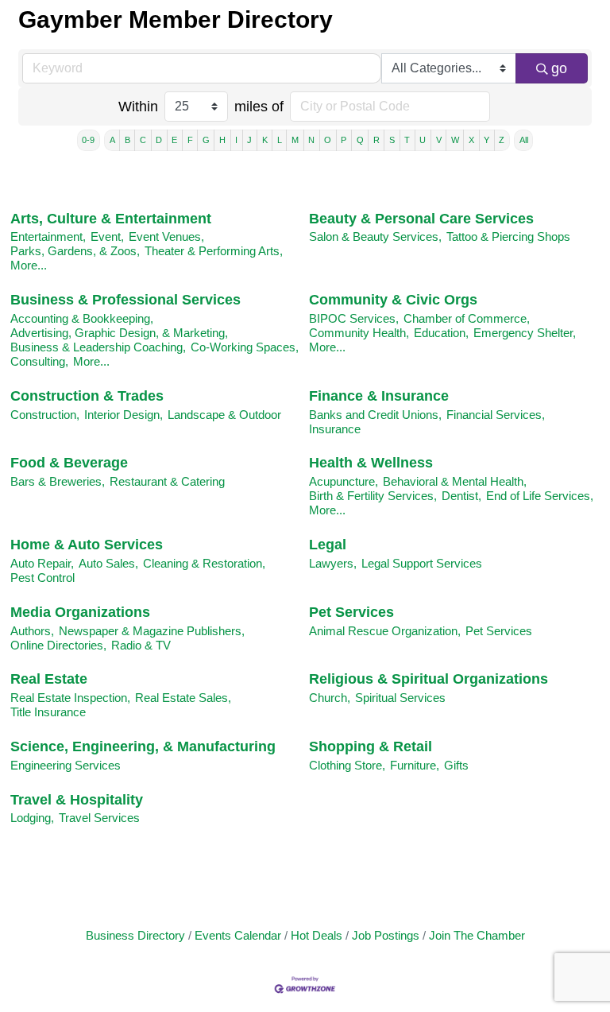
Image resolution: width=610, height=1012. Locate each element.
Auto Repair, (42, 563)
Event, (107, 236)
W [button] (455, 140)
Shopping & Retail (370, 746)
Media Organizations (80, 612)
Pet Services (351, 612)
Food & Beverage (69, 463)
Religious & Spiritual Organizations (428, 679)
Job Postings (385, 935)
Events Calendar (238, 935)
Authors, (32, 631)
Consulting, (39, 361)
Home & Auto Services (86, 545)
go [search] (559, 68)
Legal (327, 545)
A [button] (112, 140)
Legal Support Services (421, 563)
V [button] (439, 140)
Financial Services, (495, 414)
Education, (441, 332)
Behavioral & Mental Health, (455, 481)
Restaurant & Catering (167, 481)
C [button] (143, 140)
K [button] (265, 140)
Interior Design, (123, 414)
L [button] (279, 140)
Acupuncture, (343, 481)
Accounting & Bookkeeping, (81, 318)
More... (28, 265)
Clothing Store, (347, 765)
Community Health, (359, 332)
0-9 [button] (88, 140)
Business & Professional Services (125, 300)
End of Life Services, (539, 495)
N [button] (311, 140)
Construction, (44, 414)
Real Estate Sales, (183, 697)
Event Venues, (166, 236)
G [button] (206, 140)
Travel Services (99, 817)
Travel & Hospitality (76, 800)
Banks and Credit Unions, (375, 414)
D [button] (159, 140)
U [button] (422, 140)
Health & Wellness (371, 463)
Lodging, (32, 817)
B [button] (127, 140)
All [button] (523, 140)
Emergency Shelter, (524, 332)
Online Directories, (58, 645)
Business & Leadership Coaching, (98, 347)
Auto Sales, (108, 563)
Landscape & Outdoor (224, 414)
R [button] (376, 140)
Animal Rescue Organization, (385, 631)
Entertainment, (48, 236)
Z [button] (501, 140)
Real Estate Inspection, (70, 697)
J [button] (249, 140)
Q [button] (360, 140)
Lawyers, (333, 563)
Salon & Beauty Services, (375, 236)
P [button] (343, 140)
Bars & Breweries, (57, 481)
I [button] (236, 140)
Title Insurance (48, 712)
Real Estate (48, 679)
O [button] (327, 140)
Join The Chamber (477, 935)
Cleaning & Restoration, (204, 563)
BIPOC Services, (354, 318)
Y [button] (486, 140)
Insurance (335, 429)
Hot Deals (316, 935)
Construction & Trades (87, 396)
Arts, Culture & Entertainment (110, 219)
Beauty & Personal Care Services (421, 219)
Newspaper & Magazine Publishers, (152, 631)
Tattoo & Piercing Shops (508, 236)
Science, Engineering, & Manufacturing (143, 746)
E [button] (174, 140)
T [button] (407, 140)
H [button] (222, 140)
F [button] (190, 140)
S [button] (392, 140)
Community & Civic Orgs (393, 300)
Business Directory (135, 935)
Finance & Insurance (379, 396)
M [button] (295, 140)
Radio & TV (141, 645)
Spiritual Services (400, 697)
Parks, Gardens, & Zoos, (75, 251)
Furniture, (414, 765)
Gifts (456, 765)
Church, (329, 697)
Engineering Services (65, 765)
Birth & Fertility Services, (373, 495)
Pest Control (42, 577)
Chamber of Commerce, (466, 318)
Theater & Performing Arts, (214, 251)
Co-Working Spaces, (245, 347)
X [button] (471, 140)
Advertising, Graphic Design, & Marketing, (119, 332)
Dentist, (461, 495)
